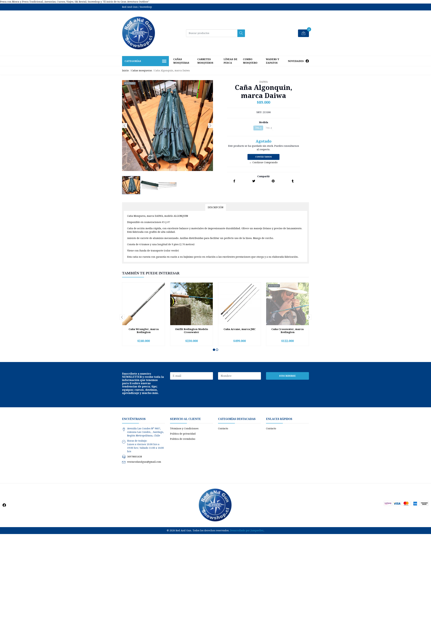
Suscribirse (287, 375)
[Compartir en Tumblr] (293, 181)
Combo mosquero (250, 61)
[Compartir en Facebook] (234, 181)
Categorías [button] (133, 61)
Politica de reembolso (182, 439)
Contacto (223, 428)
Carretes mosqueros (205, 61)
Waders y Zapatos (272, 61)
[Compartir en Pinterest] (273, 181)
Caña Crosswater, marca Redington (287, 331)
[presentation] (124, 125)
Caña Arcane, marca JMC (240, 329)
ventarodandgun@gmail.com (144, 461)
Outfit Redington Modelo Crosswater (191, 331)
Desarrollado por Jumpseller (246, 530)
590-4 (258, 128)
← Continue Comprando (263, 162)
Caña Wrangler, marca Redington (144, 331)
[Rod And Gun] (139, 33)
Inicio (125, 70)
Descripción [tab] (215, 207)
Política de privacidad (183, 433)
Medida (263, 122)
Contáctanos (263, 157)
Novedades (296, 61)
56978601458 (134, 456)
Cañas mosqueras (181, 61)
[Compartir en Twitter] (253, 181)
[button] (214, 350)
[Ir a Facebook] (307, 61)
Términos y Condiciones (184, 428)
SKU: (259, 112)
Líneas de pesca (230, 61)
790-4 (269, 128)
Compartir (263, 176)
